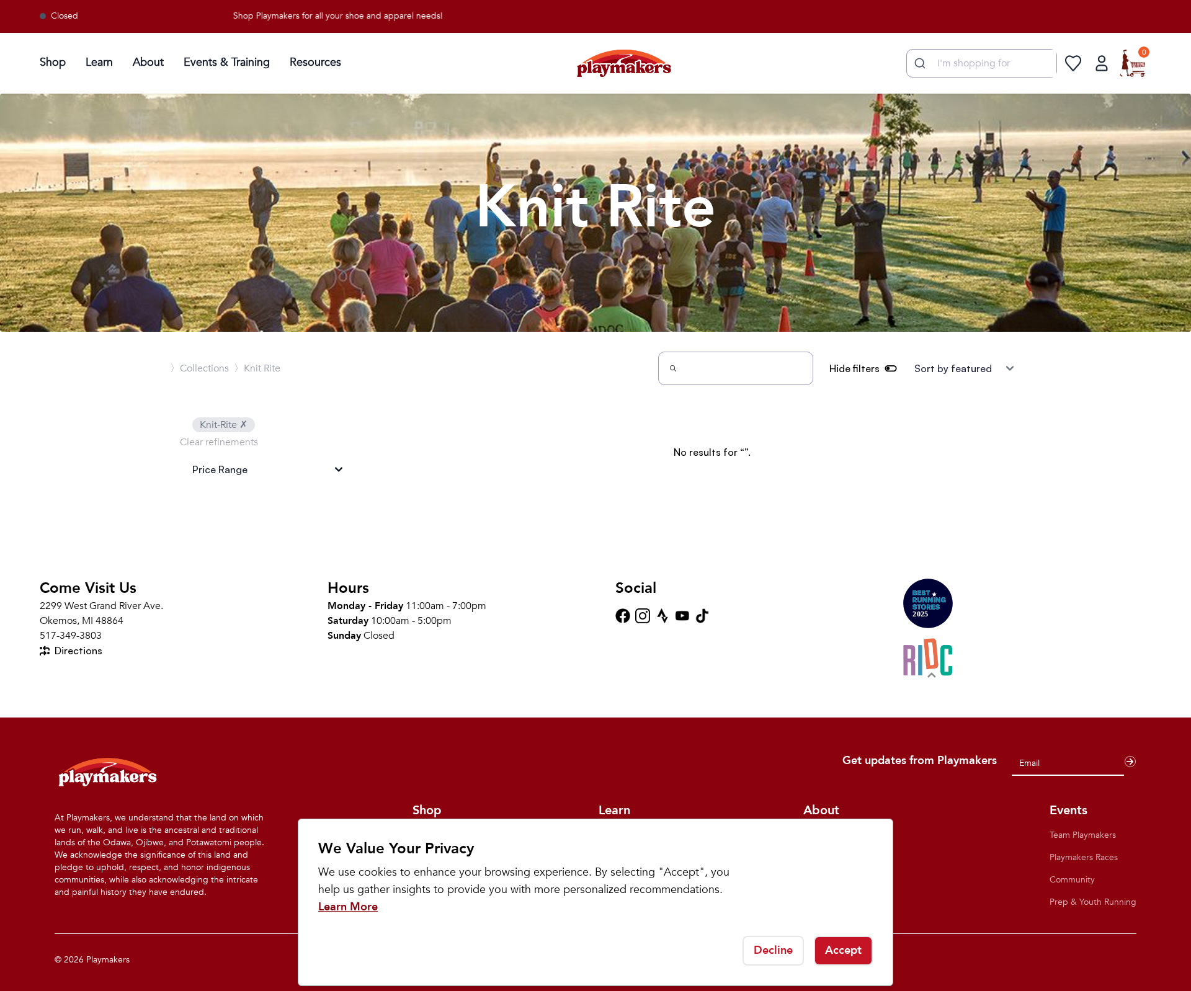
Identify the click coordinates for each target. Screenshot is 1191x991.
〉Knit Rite (257, 368)
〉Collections (199, 368)
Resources (315, 62)
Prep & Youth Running (1093, 902)
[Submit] (918, 63)
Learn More (348, 907)
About (148, 62)
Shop (53, 62)
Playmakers (108, 960)
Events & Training (227, 62)
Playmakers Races (1084, 857)
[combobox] (981, 63)
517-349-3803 (71, 635)
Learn (99, 62)
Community (1072, 880)
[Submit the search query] (673, 368)
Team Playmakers (1083, 835)
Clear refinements (219, 442)
